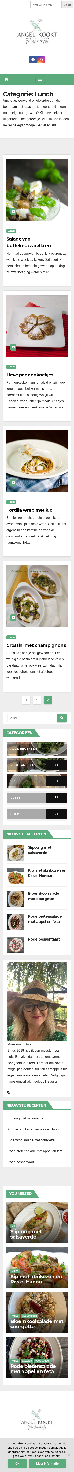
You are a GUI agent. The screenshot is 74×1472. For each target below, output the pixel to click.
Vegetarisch (29, 1316)
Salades (27, 1361)
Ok (17, 1463)
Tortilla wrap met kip (29, 510)
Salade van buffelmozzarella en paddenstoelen (28, 245)
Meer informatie (47, 1463)
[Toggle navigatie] (40, 79)
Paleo (15, 1316)
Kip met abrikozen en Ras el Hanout (34, 1129)
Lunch (11, 231)
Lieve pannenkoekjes (29, 375)
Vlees (15, 1271)
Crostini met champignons (36, 645)
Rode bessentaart (44, 939)
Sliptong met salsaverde (25, 1118)
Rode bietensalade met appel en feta (34, 1151)
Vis (13, 1226)
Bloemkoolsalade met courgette (31, 1140)
